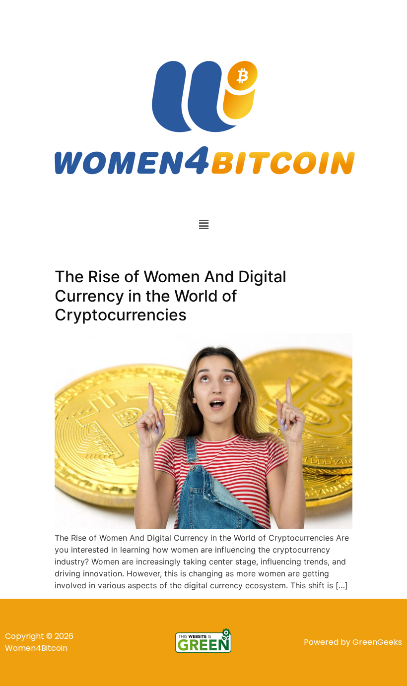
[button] (203, 224)
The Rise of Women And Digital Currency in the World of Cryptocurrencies (170, 295)
